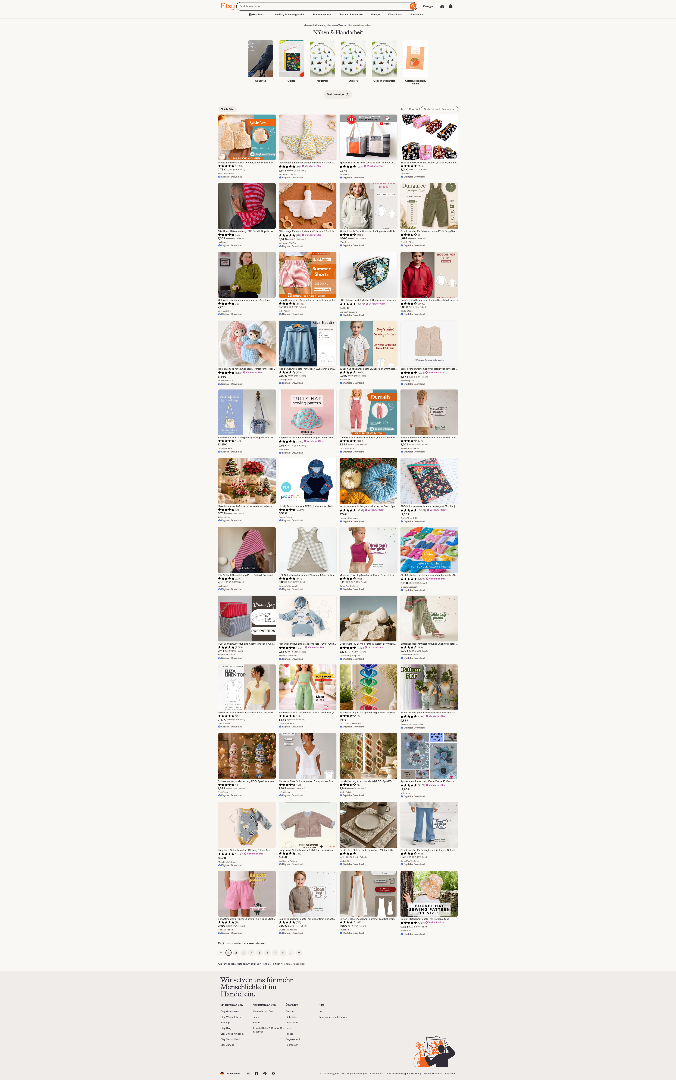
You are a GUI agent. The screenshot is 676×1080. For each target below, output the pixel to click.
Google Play (259, 1056)
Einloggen (428, 6)
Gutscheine (417, 14)
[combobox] (322, 6)
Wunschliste (395, 14)
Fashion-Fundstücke (351, 14)
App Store (232, 1056)
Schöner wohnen (321, 14)
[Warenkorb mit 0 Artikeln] (450, 6)
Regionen (450, 1073)
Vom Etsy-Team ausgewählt (289, 14)
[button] (230, 1073)
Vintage (375, 14)
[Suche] (413, 6)
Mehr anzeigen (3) (338, 94)
